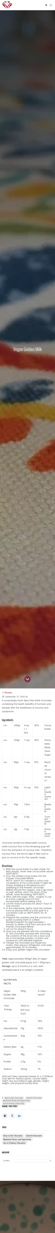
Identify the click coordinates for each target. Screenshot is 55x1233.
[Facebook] (5, 1116)
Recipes (8, 692)
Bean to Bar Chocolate (14, 1098)
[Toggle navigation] (50, 5)
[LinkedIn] (19, 1116)
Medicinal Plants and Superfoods (16, 1101)
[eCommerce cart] (46, 5)
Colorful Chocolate (34, 1098)
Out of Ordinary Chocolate (13, 1104)
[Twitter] (12, 1116)
